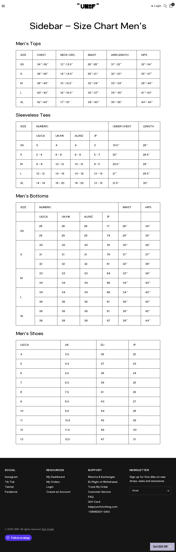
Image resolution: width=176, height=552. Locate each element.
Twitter (9, 486)
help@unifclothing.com (102, 506)
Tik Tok (9, 481)
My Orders (53, 481)
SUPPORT (95, 470)
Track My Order (98, 486)
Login (49, 486)
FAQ (91, 496)
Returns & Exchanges (101, 476)
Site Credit (48, 529)
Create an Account (58, 491)
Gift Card (94, 501)
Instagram (11, 476)
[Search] (165, 6)
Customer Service (99, 491)
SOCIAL (10, 470)
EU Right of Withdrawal (102, 481)
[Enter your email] (167, 491)
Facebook (11, 491)
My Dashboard (55, 476)
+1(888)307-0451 (99, 511)
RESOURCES (55, 470)
